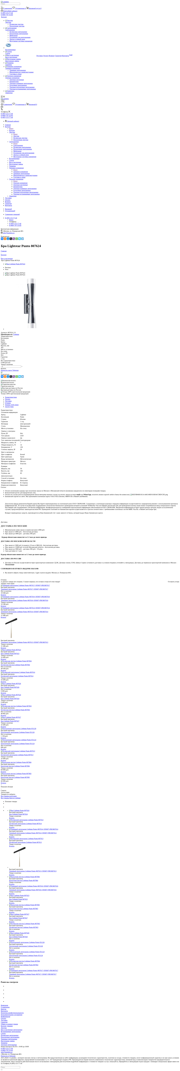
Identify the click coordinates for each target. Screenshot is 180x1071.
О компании (5, 1007)
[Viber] (13, 238)
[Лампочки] (20, 91)
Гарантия (4, 1022)
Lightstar (16, 334)
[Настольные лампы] (20, 59)
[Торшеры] (20, 63)
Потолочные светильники (10, 1037)
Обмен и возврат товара (9, 1024)
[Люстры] (20, 20)
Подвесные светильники (9, 1035)
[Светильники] (20, 28)
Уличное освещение (20, 183)
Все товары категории (9, 796)
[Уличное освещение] (20, 76)
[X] (11, 238)
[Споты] (20, 52)
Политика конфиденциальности (12, 1013)
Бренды (3, 1009)
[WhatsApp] (16, 238)
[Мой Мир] (8, 238)
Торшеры (4, 1043)
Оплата (3, 1018)
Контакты (4, 1011)
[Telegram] (22, 238)
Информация (5, 1016)
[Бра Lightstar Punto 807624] (15, 264)
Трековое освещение (20, 172)
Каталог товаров (7, 1026)
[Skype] (19, 238)
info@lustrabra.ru (8, 233)
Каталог (12, 130)
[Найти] (1, 6)
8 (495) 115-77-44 (7, 13)
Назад (11, 128)
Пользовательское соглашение (11, 1015)
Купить (3, 595)
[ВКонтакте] (2, 238)
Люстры (16, 136)
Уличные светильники (9, 1045)
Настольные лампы (8, 1041)
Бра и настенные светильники (11, 1030)
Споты (3, 1033)
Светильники (18, 145)
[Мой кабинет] (2, 107)
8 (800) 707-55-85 (7, 15)
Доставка (4, 1020)
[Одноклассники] (5, 238)
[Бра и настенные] (20, 55)
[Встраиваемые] (20, 45)
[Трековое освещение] (20, 67)
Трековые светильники (9, 1039)
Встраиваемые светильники (11, 1031)
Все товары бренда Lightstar (11, 798)
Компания (4, 1005)
